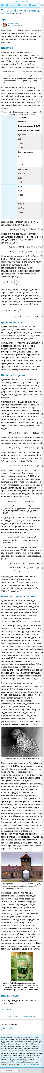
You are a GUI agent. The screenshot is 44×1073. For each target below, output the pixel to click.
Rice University (13, 26)
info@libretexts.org (15, 1062)
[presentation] (32, 58)
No (13, 1029)
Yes (5, 1029)
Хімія (23, 5)
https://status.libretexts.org (32, 1064)
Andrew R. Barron (13, 23)
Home (11, 5)
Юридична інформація (9, 1057)
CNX (21, 26)
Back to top (5, 1009)
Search (3, 1070)
